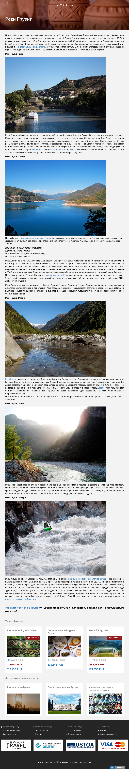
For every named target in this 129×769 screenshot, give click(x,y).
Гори (71, 150)
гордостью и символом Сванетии (20, 599)
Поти (101, 388)
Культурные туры (74, 730)
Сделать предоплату (11, 727)
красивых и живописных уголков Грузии (87, 579)
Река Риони (10, 379)
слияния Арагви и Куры (56, 275)
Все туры (38, 734)
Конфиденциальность (108, 734)
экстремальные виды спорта (31, 47)
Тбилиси (36, 150)
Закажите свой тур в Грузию (22, 608)
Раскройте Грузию (98, 630)
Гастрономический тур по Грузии (61, 631)
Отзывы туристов (74, 734)
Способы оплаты (9, 734)
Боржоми (53, 150)
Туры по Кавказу (41, 730)
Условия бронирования (11, 730)
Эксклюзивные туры (75, 727)
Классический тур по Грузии (22, 630)
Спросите (120, 767)
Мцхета (62, 150)
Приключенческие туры (44, 727)
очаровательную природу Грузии (36, 238)
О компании (104, 727)
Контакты (103, 730)
